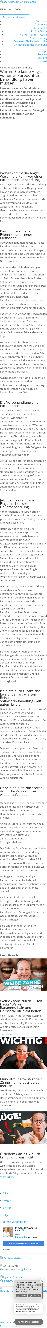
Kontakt (42, 61)
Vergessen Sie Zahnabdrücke (30, 41)
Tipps (44, 51)
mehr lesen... (7, 1034)
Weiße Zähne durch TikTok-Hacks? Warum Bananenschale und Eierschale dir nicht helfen (21, 1006)
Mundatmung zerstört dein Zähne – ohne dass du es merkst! (21, 1082)
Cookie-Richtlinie (27, 1187)
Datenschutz (27, 1183)
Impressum (7, 1183)
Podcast (42, 54)
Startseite (41, 21)
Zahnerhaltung (38, 38)
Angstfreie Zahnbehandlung (30, 44)
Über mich (41, 24)
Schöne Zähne (38, 31)
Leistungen (40, 28)
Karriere (42, 57)
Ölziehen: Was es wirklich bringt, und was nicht (20, 1156)
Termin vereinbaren (14, 17)
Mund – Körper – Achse (33, 34)
